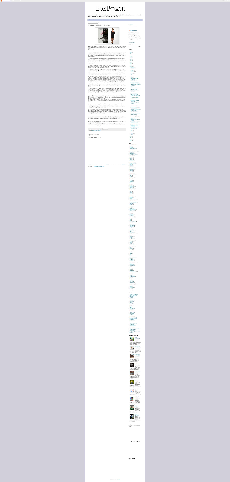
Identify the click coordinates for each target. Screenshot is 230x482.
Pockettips (131, 236)
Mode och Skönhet (133, 221)
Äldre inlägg (124, 164)
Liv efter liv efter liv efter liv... (135, 124)
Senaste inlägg (90, 164)
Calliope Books (132, 312)
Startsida (107, 164)
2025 (131, 52)
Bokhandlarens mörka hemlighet (137, 355)
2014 (131, 136)
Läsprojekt (131, 215)
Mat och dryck (132, 216)
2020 (131, 59)
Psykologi (131, 241)
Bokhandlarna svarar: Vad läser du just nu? (135, 128)
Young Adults (132, 287)
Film (130, 182)
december (132, 67)
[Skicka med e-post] (103, 129)
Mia (130, 219)
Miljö (130, 220)
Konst (131, 207)
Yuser (131, 288)
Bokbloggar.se (132, 300)
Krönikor (131, 208)
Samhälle (131, 252)
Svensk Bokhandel (133, 325)
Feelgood (131, 180)
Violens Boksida (132, 330)
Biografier (131, 152)
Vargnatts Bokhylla (133, 329)
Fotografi (131, 185)
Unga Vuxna (132, 281)
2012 (131, 139)
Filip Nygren (132, 181)
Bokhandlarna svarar (133, 154)
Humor (131, 193)
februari (132, 133)
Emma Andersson (132, 174)
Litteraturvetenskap (133, 209)
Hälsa (131, 194)
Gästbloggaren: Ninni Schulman (134, 126)
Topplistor (131, 274)
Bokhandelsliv (132, 153)
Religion (131, 243)
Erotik (92, 130)
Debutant (131, 165)
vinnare (131, 286)
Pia (130, 235)
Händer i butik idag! (134, 80)
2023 (131, 55)
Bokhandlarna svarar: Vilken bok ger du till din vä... (135, 107)
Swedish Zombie (132, 326)
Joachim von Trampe (133, 199)
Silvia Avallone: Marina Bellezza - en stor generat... (135, 95)
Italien (131, 198)
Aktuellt (131, 146)
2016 (131, 64)
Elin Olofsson (132, 314)
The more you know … (134, 114)
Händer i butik (132, 196)
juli (131, 74)
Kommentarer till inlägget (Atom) (99, 166)
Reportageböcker (132, 244)
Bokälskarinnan (132, 308)
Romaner (99, 130)
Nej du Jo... (132, 86)
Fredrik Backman (132, 320)
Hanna (131, 191)
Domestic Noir (132, 169)
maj (131, 77)
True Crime (131, 275)
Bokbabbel (131, 297)
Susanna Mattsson (133, 271)
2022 (131, 56)
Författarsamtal (132, 186)
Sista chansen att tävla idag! (135, 113)
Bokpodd (131, 157)
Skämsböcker (132, 264)
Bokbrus (131, 302)
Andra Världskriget (133, 148)
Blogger (119, 479)
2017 (131, 63)
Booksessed (132, 309)
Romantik (131, 249)
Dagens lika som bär (134, 93)
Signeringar (132, 259)
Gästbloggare (100, 19)
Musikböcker (132, 224)
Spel (130, 266)
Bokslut (131, 307)
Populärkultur (132, 238)
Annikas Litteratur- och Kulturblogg (133, 296)
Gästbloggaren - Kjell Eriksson (137, 415)
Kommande (131, 205)
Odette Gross (132, 230)
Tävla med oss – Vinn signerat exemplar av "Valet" (135, 97)
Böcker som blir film (133, 163)
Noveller (131, 227)
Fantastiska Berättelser (133, 318)
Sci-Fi (131, 255)
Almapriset (131, 147)
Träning (131, 277)
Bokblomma (132, 301)
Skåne (131, 263)
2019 (131, 60)
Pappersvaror (132, 232)
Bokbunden (131, 303)
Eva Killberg (132, 177)
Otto (130, 231)
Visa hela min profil (132, 42)
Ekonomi (131, 171)
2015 (131, 66)
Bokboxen (89, 19)
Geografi (131, 187)
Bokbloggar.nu (132, 298)
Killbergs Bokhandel (133, 30)
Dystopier (131, 170)
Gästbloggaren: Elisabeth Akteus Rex (135, 101)
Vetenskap (131, 285)
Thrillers (131, 272)
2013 (131, 137)
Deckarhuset (132, 313)
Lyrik (130, 213)
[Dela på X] (105, 129)
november (132, 68)
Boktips (131, 159)
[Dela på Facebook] (106, 129)
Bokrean (131, 158)
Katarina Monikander (133, 202)
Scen (130, 254)
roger (130, 247)
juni (131, 75)
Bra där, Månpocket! (136, 406)
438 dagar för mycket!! (137, 397)
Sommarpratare (132, 265)
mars (131, 131)
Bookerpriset (132, 160)
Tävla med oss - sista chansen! (136, 88)
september (132, 71)
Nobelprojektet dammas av (137, 380)
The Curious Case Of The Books (135, 328)
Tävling (131, 280)
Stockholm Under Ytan (133, 323)
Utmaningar (132, 282)
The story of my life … (134, 89)
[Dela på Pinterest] (107, 129)
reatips (131, 242)
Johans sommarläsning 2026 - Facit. (137, 338)
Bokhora (131, 306)
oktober (132, 70)
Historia (131, 192)
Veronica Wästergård (133, 283)
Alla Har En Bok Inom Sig (134, 294)
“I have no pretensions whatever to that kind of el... (135, 116)
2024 (131, 53)
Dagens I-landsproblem (134, 111)
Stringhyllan (132, 324)
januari (132, 134)
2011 (131, 140)
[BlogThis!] (104, 129)
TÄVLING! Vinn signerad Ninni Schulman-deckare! (135, 122)
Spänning (131, 270)
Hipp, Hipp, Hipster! (134, 99)
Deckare (131, 166)
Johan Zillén (94, 19)
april (131, 130)
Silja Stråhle (132, 260)
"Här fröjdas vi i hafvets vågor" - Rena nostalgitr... (136, 110)
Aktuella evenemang (106, 19)
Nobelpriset (131, 226)
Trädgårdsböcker (132, 276)
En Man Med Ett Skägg (133, 317)
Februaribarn (132, 319)
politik (131, 237)
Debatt (131, 164)
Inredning (131, 197)
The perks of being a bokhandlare (134, 105)
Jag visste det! (133, 118)
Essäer (131, 176)
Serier (131, 258)
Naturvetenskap (132, 225)
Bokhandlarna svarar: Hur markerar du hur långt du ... (135, 82)
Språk (131, 269)
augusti (132, 73)
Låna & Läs (131, 214)
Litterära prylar (132, 210)
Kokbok (131, 204)
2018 (131, 62)
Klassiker (131, 203)
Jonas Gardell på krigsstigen (137, 363)
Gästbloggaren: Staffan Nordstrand (138, 347)
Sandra (131, 253)
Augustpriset (132, 149)
